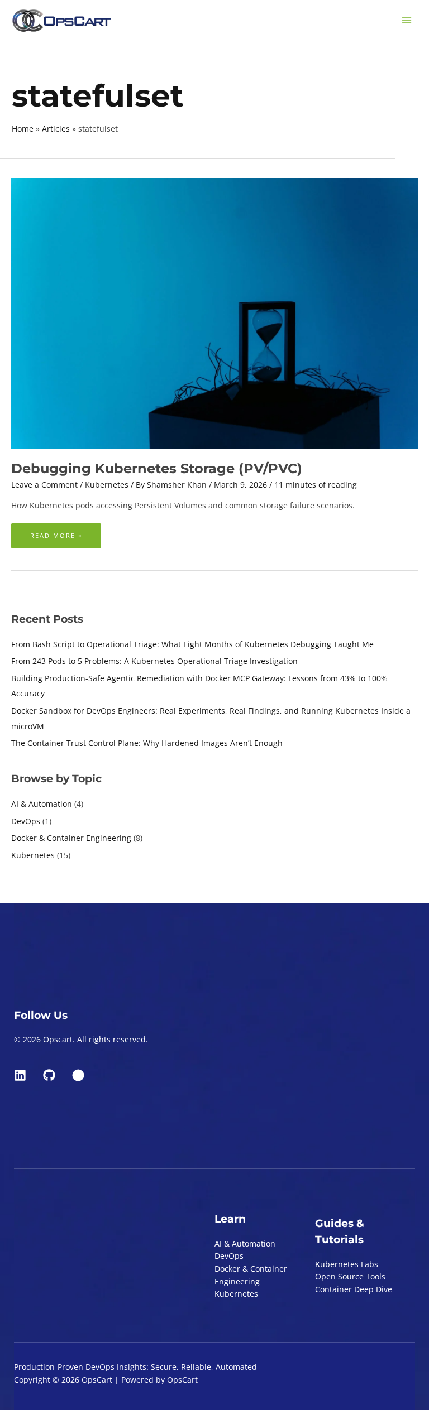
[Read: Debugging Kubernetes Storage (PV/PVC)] (214, 312)
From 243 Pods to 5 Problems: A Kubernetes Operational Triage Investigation (154, 661)
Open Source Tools (350, 1276)
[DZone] (78, 1075)
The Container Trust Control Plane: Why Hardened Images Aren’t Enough (147, 743)
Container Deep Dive (353, 1289)
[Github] (49, 1075)
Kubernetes (33, 855)
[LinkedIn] (20, 1075)
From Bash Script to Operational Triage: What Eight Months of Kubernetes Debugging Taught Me (192, 644)
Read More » (56, 531)
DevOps (25, 821)
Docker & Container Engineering (71, 837)
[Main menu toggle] (406, 20)
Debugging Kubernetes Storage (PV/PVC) (156, 468)
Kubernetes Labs (346, 1264)
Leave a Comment (44, 484)
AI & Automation (41, 803)
